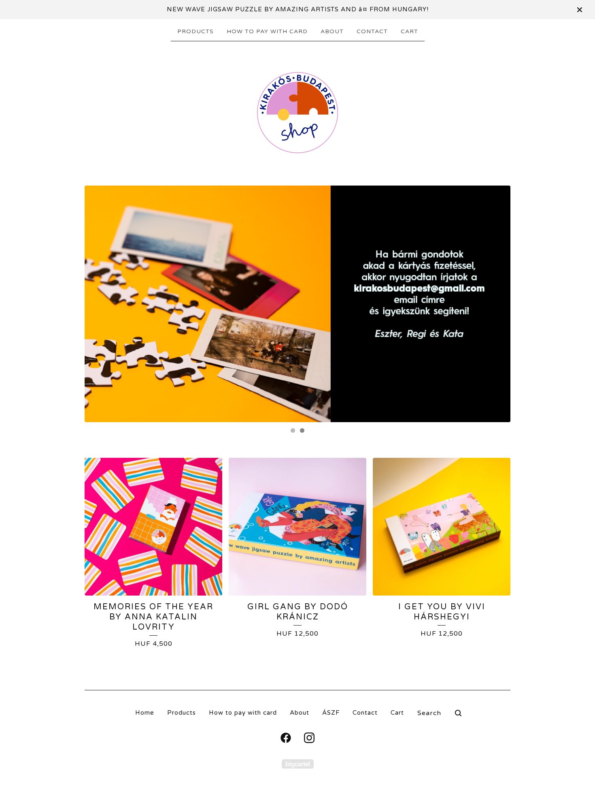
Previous (98, 303)
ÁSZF (331, 712)
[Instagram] (309, 737)
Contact (372, 31)
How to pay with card (267, 31)
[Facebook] (286, 737)
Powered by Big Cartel (298, 764)
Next (496, 303)
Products (195, 31)
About (332, 31)
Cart (409, 31)
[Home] (297, 112)
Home (144, 712)
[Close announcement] (580, 10)
